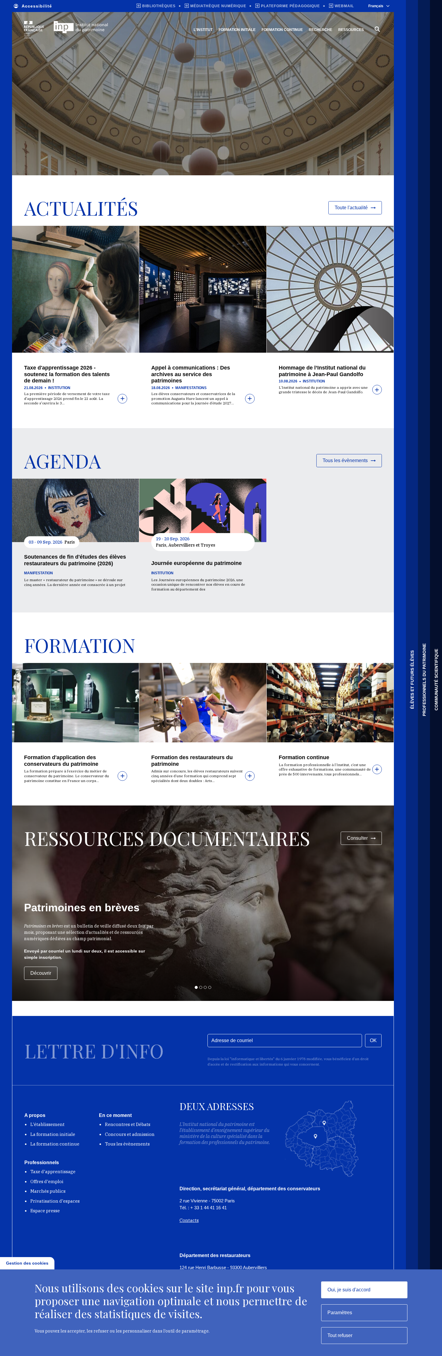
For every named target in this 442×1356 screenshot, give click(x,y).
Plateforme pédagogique (290, 6)
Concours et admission (130, 1134)
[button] (196, 987)
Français (375, 6)
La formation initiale (52, 1134)
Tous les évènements (127, 1144)
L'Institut (203, 30)
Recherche (320, 30)
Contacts (189, 1220)
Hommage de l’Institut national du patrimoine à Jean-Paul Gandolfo (322, 371)
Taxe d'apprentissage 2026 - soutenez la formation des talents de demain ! (67, 374)
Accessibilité (37, 6)
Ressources (351, 30)
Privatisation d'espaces (55, 1201)
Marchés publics (48, 1191)
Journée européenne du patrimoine (196, 563)
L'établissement (47, 1124)
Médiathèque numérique (218, 6)
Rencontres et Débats (127, 1124)
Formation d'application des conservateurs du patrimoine (61, 760)
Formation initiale (237, 30)
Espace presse (45, 1210)
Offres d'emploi (46, 1181)
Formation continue (282, 30)
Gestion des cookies (27, 1263)
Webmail (344, 6)
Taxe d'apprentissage (52, 1171)
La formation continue (54, 1144)
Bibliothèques (159, 6)
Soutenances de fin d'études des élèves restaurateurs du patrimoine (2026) (75, 560)
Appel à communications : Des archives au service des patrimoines (190, 374)
